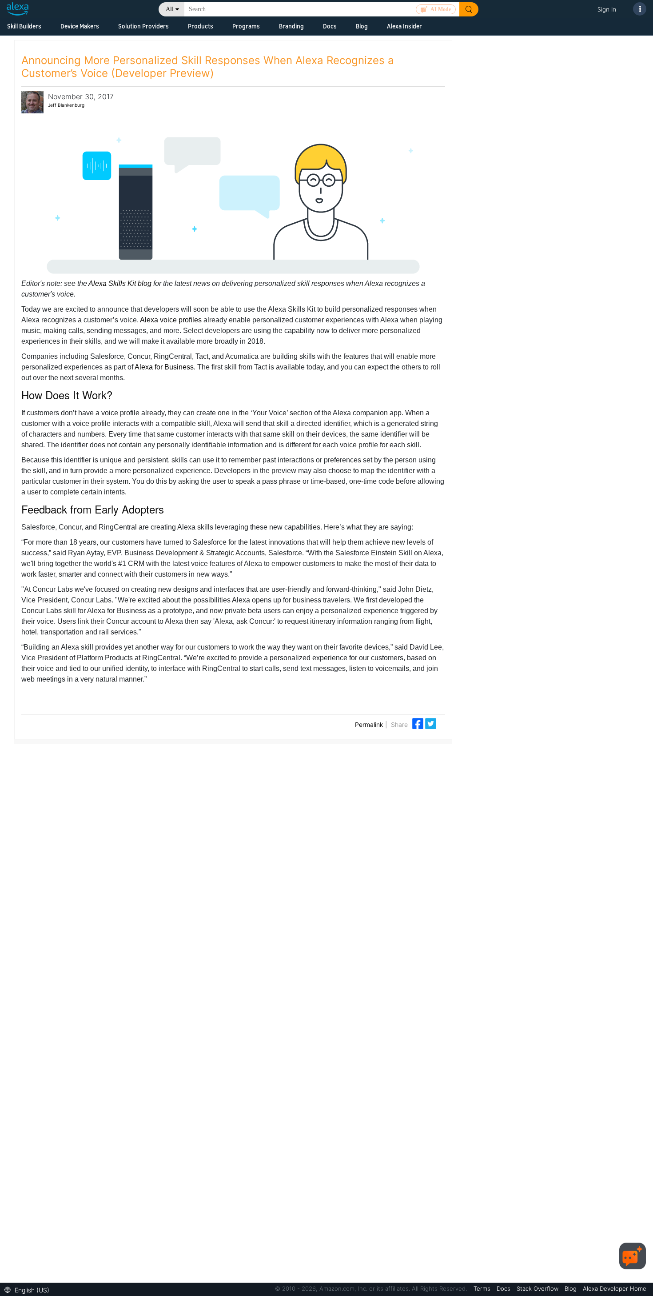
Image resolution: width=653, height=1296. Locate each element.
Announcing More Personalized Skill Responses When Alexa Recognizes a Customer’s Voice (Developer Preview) (207, 67)
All (170, 9)
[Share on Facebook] (418, 722)
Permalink (369, 724)
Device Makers (79, 26)
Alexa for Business (164, 367)
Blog (362, 26)
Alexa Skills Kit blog (120, 283)
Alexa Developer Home (614, 1288)
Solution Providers (143, 26)
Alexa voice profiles (171, 320)
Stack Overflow (538, 1288)
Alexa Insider (404, 26)
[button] (29, 1289)
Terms (483, 1288)
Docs (330, 26)
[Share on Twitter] (430, 722)
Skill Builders (24, 26)
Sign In (606, 9)
